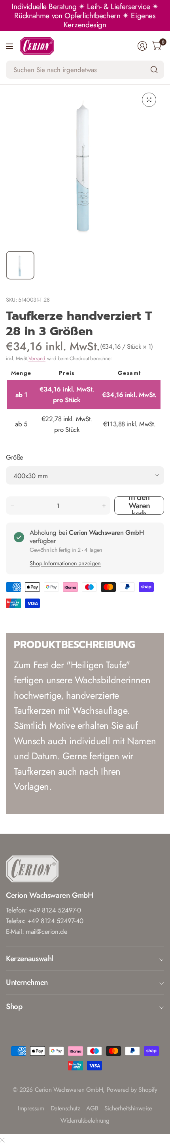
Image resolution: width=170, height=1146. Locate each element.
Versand (36, 358)
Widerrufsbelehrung (85, 1121)
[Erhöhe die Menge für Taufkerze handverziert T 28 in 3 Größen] (104, 506)
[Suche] (154, 70)
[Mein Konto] (142, 46)
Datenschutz (65, 1108)
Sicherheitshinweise (128, 1108)
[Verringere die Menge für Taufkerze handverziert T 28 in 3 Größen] (12, 506)
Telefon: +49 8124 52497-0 (43, 910)
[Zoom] (149, 100)
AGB (92, 1108)
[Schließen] (2, 1140)
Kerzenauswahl (29, 958)
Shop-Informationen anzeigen (65, 563)
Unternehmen (27, 982)
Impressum (31, 1108)
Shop (14, 1006)
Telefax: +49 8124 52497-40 (44, 921)
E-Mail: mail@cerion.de (37, 931)
